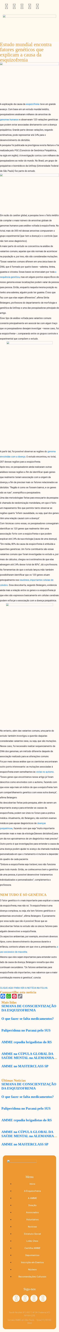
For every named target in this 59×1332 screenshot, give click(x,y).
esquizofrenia (32, 104)
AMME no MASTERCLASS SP (24, 1066)
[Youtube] (29, 6)
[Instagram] (21, 6)
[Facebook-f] (14, 6)
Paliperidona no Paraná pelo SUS (26, 1030)
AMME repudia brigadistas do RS (26, 1042)
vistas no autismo (45, 772)
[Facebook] (25, 1298)
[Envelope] (37, 6)
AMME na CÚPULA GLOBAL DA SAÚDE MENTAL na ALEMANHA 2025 (27, 1058)
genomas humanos (9, 119)
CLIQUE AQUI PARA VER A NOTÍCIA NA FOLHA (23, 988)
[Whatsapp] (6, 6)
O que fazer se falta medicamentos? (27, 1018)
